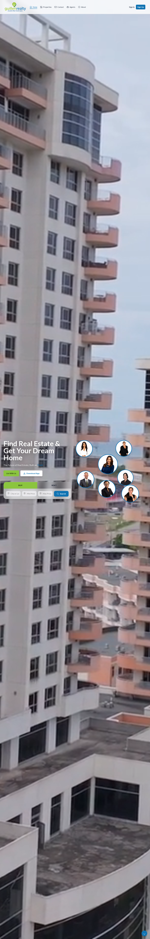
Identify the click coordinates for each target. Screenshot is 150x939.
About (83, 7)
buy (20, 485)
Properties (47, 7)
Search (63, 494)
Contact (60, 7)
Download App (32, 473)
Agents (72, 7)
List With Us (11, 473)
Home (35, 7)
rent (54, 485)
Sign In (132, 7)
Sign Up (140, 7)
